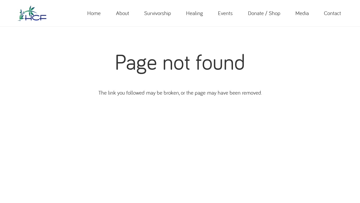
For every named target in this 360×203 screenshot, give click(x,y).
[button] (132, 13)
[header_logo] (32, 13)
